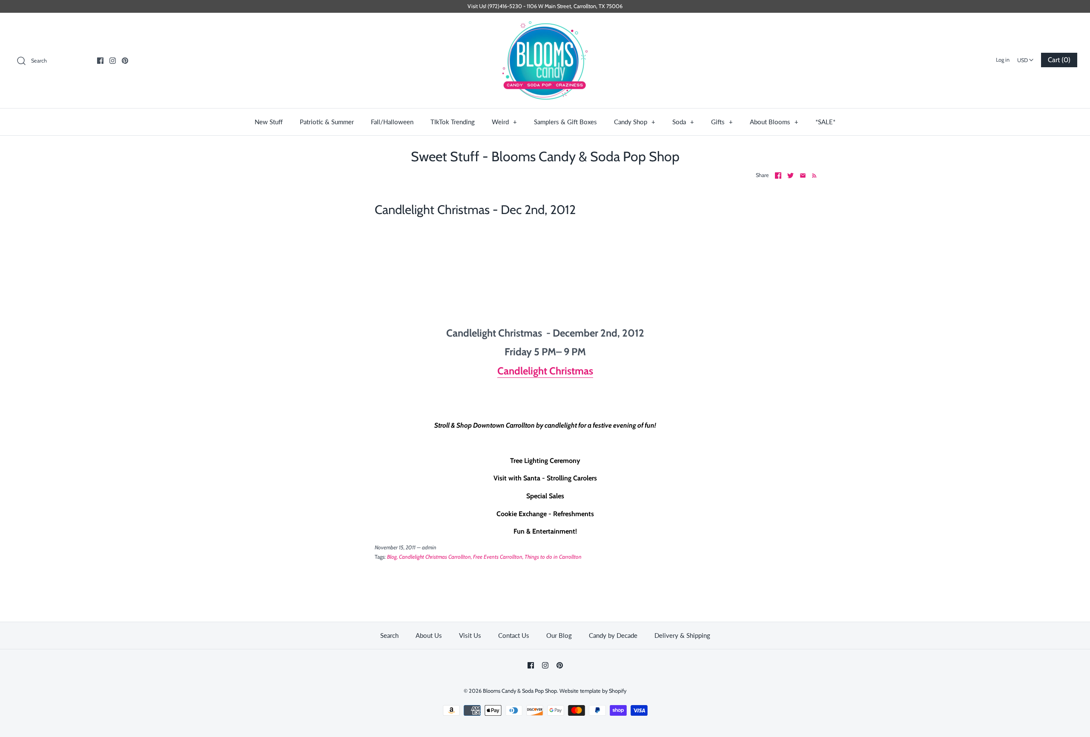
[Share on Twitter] (790, 175)
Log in (1003, 60)
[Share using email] (803, 175)
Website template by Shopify (592, 691)
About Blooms (774, 122)
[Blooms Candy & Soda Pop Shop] (545, 60)
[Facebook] (100, 60)
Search (389, 635)
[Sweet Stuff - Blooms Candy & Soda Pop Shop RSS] (813, 175)
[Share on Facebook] (778, 175)
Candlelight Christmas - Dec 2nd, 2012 (475, 209)
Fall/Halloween (392, 122)
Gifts (722, 122)
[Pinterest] (125, 60)
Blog (392, 557)
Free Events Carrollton (497, 557)
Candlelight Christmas (545, 371)
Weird (504, 122)
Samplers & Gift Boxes (565, 122)
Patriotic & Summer (327, 122)
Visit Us (470, 635)
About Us (429, 635)
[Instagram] (112, 60)
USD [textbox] (1026, 57)
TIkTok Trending (452, 122)
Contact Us (513, 635)
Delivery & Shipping (682, 635)
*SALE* (825, 122)
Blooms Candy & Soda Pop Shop (520, 691)
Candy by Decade (613, 635)
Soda (683, 122)
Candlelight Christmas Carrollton (435, 557)
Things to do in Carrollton (553, 557)
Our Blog (559, 635)
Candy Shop (634, 122)
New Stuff (269, 122)
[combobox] (1025, 57)
